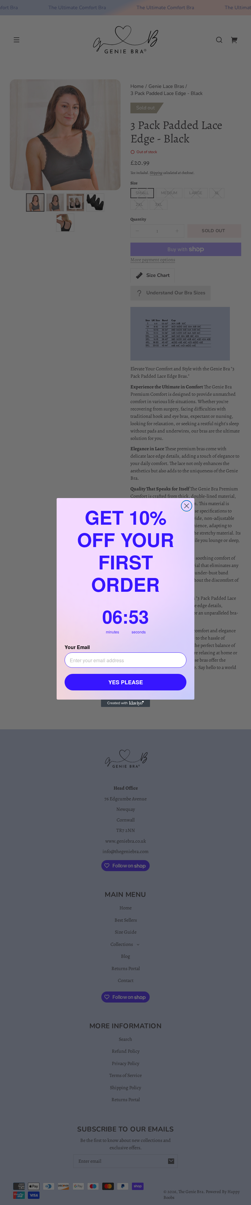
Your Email (77, 647)
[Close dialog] (186, 506)
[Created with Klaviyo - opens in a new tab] (125, 703)
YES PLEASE (125, 682)
